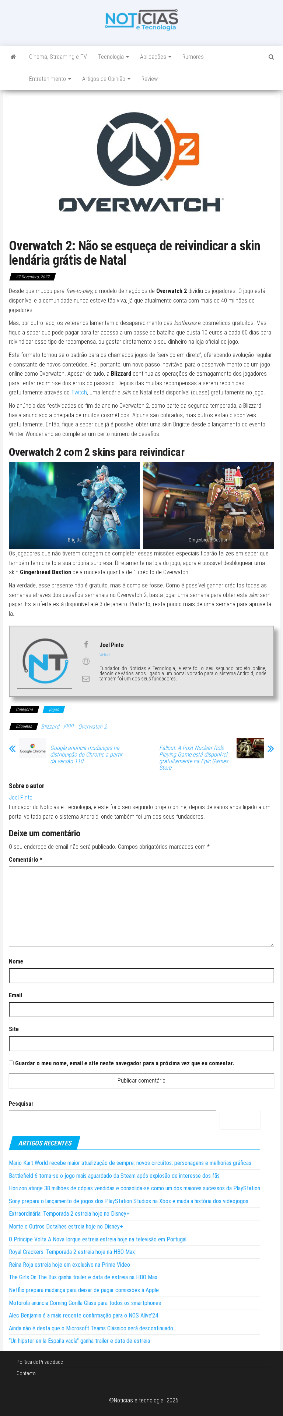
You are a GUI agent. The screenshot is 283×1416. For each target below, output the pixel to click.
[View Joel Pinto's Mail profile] (86, 678)
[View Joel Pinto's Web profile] (86, 661)
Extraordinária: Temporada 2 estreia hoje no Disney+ (69, 1213)
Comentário (25, 859)
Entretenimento (48, 78)
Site (14, 1029)
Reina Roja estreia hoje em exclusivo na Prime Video (69, 1264)
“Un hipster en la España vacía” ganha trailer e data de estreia (79, 1340)
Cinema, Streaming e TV (58, 56)
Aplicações (154, 56)
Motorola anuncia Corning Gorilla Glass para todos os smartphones (85, 1302)
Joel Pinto (20, 797)
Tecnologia (111, 56)
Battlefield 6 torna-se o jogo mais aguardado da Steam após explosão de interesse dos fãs (114, 1175)
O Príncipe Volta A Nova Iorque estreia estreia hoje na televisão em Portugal (97, 1239)
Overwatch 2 (92, 726)
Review (150, 78)
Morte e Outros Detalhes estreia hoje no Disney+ (66, 1226)
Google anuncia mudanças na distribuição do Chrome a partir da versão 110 (86, 755)
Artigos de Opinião (104, 78)
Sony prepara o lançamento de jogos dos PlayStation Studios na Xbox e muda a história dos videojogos (128, 1201)
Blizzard (50, 726)
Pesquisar (21, 1103)
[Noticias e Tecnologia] (13, 57)
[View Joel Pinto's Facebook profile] (86, 644)
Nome (16, 961)
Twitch (79, 392)
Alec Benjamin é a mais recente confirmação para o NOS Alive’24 (83, 1315)
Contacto (26, 1373)
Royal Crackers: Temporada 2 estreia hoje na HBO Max (72, 1251)
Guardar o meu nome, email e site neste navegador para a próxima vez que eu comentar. (124, 1063)
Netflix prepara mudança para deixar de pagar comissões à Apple (84, 1290)
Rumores (193, 56)
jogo (69, 725)
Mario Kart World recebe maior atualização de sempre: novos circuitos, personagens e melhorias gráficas (130, 1162)
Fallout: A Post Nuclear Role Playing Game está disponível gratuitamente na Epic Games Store (193, 758)
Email (15, 995)
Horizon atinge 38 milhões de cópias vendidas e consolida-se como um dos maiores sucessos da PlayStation (134, 1188)
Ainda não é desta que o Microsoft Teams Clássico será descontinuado (91, 1328)
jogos (54, 709)
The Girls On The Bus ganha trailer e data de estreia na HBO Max (83, 1277)
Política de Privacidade (40, 1362)
